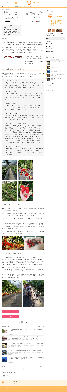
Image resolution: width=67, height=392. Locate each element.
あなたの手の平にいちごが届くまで (12, 29)
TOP (47, 38)
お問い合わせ (16, 383)
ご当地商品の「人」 (51, 46)
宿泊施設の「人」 (50, 41)
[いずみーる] (33, 3)
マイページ (62, 2)
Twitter (10, 316)
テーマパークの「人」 (51, 48)
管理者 (8, 334)
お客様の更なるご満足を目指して (11, 32)
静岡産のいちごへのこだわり (10, 31)
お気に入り (39, 21)
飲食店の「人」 (50, 43)
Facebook (10, 311)
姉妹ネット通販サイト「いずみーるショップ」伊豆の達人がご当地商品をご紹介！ (55, 34)
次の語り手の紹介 (8, 34)
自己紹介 (6, 27)
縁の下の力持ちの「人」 (51, 51)
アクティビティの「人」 (51, 53)
